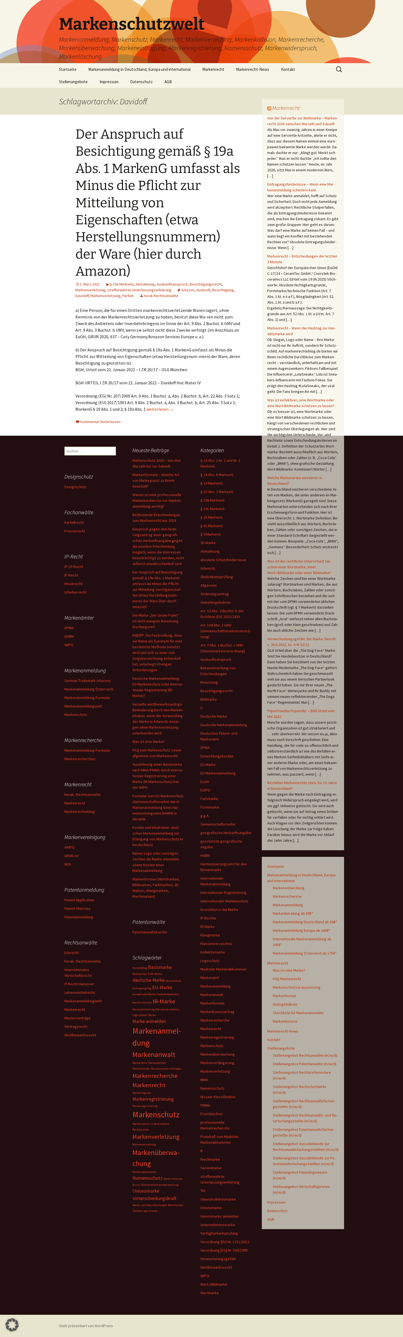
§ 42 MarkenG (211, 525)
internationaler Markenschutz (224, 901)
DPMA (205, 747)
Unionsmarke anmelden (219, 1216)
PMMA (205, 1105)
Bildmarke (208, 699)
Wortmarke (209, 1292)
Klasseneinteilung (143, 1009)
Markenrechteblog (79, 811)
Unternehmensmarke (217, 1224)
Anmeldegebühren (215, 602)
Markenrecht (213, 69)
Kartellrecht (74, 522)
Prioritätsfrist (211, 1113)
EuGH (204, 781)
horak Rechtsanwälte (161, 295)
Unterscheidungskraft (154, 1198)
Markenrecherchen (79, 758)
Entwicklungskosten (216, 756)
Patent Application (79, 899)
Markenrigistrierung (144, 1106)
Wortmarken (175, 1205)
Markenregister (141, 1093)
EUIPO (205, 790)
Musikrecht (73, 583)
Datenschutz (141, 81)
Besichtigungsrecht (206, 284)
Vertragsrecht (75, 1026)
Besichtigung (223, 289)
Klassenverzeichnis (216, 943)
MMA (204, 1079)
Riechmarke (210, 1159)
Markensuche (140, 1129)
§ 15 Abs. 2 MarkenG (216, 491)
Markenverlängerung (217, 1062)
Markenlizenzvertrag (217, 1011)
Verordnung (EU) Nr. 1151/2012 (224, 1241)
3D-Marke (208, 542)
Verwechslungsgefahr (218, 1258)
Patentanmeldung (78, 916)
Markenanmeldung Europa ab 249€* (301, 930)
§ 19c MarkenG (212, 508)
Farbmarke (209, 798)
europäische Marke (143, 994)
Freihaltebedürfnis (167, 994)
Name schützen (173, 1179)
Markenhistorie (285, 1021)
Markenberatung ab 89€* (293, 913)
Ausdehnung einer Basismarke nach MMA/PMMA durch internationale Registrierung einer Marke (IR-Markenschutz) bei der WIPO (157, 776)
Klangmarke (210, 935)
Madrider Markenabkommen (223, 969)
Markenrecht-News (252, 69)
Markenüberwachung (217, 1054)
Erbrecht (71, 952)
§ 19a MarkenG (122, 284)
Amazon (187, 289)
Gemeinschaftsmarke (217, 824)
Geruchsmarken (142, 1002)
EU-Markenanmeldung (218, 773)
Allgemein (208, 585)
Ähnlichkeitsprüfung (216, 576)
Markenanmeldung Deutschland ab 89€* (305, 921)
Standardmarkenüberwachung (159, 1185)
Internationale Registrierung (223, 892)
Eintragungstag (141, 988)
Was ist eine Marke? (289, 970)
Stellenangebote (73, 81)
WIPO (204, 1275)
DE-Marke (156, 974)
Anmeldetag (139, 968)
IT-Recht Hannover (79, 983)
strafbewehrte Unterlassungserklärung (139, 289)
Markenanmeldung (288, 904)
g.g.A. (204, 815)
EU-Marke (208, 764)
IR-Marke (207, 926)
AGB (168, 81)
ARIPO (69, 847)
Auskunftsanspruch (172, 284)
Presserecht (74, 530)
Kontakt (288, 69)
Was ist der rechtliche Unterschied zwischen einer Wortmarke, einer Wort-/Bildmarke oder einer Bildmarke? (299, 567)
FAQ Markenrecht (287, 978)
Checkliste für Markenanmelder (298, 1012)
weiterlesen (160, 409)
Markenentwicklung (289, 887)
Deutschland (173, 981)
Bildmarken (139, 974)
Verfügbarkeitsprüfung (219, 1233)
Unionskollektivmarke (218, 1199)
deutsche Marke (148, 980)
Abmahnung (145, 284)
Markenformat (284, 995)
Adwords (207, 568)
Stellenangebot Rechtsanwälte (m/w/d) (305, 1055)
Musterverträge (77, 1018)
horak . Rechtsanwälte (82, 794)
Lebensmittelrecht (79, 992)
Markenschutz (211, 1045)
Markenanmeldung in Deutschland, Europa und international (139, 69)
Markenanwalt (211, 994)
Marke (152, 1015)
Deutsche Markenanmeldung (223, 724)
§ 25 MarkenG (211, 517)
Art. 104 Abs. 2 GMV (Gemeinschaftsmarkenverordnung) (225, 631)
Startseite (67, 69)
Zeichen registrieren (144, 1211)
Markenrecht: (286, 107)
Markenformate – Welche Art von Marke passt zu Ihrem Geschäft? (155, 480)
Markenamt (209, 977)
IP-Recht (71, 575)
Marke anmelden (149, 1021)
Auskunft (203, 289)
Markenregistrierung (217, 1037)
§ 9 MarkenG (210, 534)
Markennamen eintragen (166, 1068)
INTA (67, 864)
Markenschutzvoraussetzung (296, 987)
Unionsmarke (211, 1207)
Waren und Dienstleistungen (149, 1205)
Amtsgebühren (285, 1004)
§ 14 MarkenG (211, 483)
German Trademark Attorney (87, 680)
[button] (12, 1325)
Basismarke (160, 967)
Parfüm (128, 295)
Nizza (136, 1185)
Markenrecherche (287, 896)
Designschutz (75, 486)
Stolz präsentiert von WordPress (86, 1325)
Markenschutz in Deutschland (150, 1124)
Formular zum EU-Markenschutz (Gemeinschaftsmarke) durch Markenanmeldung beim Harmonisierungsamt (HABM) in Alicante (158, 807)
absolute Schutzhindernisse (223, 559)
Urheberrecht (75, 592)
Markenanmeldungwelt (83, 706)
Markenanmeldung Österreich (88, 689)
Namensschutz (212, 1088)
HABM (205, 855)
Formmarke (209, 807)
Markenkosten (141, 1068)
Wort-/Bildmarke (213, 1284)
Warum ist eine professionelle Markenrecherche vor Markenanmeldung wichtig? (157, 500)
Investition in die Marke (219, 909)
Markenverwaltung (144, 1144)
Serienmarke (211, 1167)
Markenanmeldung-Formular (87, 697)
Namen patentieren (144, 1172)
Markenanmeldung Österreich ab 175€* (305, 953)
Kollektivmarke (212, 952)
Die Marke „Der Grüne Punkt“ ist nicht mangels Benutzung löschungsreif (155, 621)
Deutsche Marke (213, 716)
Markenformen (212, 1003)
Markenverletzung (90, 289)
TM (202, 1190)
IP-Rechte (208, 918)
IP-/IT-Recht (73, 566)
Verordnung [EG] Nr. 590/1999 (224, 1250)
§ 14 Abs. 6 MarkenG (216, 474)
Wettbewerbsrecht (216, 1267)
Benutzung (209, 682)
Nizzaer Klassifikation (217, 1096)
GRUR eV (71, 855)
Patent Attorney (77, 908)
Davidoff (82, 295)
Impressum (109, 81)
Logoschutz (210, 960)
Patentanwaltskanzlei (149, 932)
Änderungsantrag (214, 593)
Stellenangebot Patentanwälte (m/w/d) (304, 1063)
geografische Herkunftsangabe (225, 832)
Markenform (139, 1063)
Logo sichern (139, 1015)
